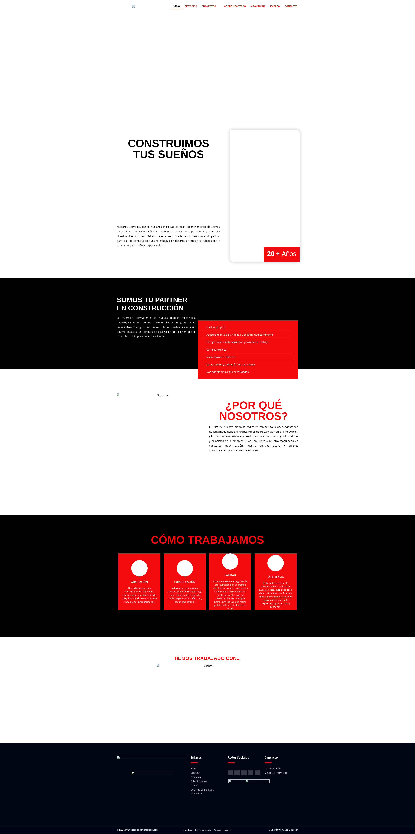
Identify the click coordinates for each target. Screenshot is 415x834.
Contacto (291, 6)
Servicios (191, 6)
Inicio (176, 6)
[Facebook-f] (237, 772)
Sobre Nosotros (235, 6)
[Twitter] (257, 772)
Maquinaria (258, 6)
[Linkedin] (244, 772)
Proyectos (209, 6)
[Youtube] (250, 772)
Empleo (275, 6)
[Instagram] (230, 772)
